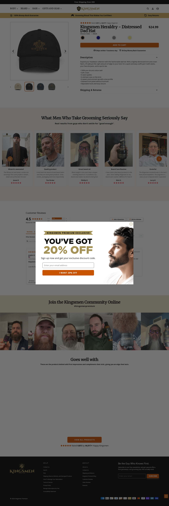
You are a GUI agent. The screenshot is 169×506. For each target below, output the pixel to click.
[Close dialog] (131, 224)
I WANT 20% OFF (68, 272)
